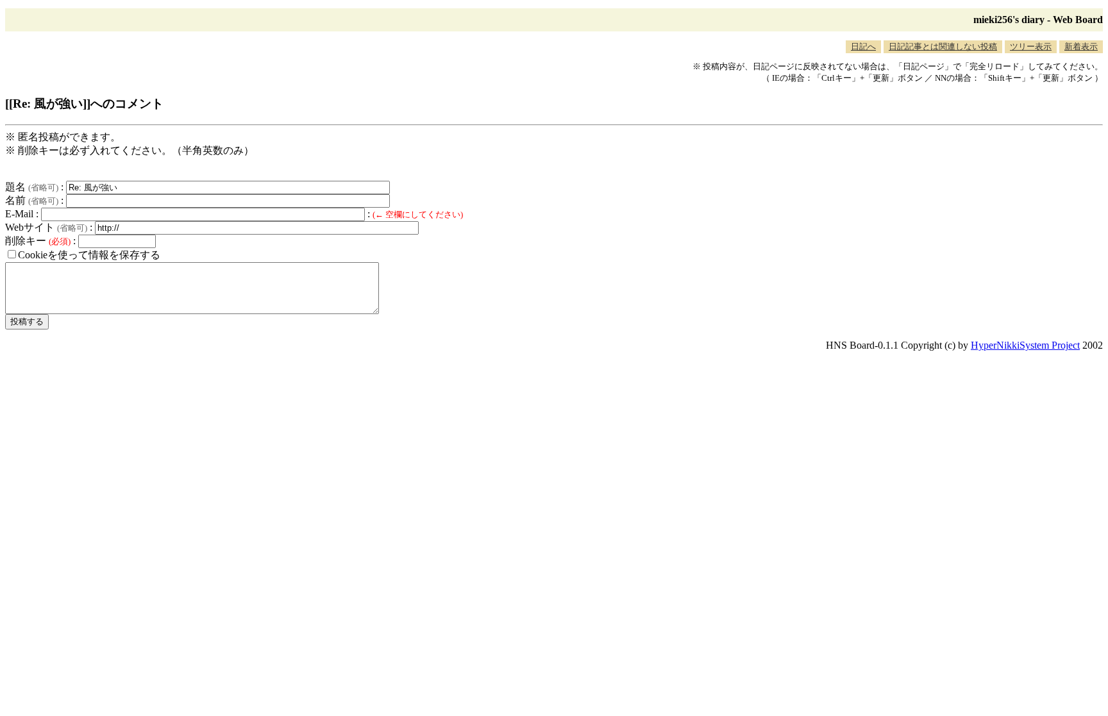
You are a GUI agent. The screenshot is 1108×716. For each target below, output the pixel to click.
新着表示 (1081, 46)
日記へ (863, 46)
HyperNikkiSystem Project (1025, 345)
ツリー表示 (1031, 46)
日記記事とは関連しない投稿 (943, 46)
